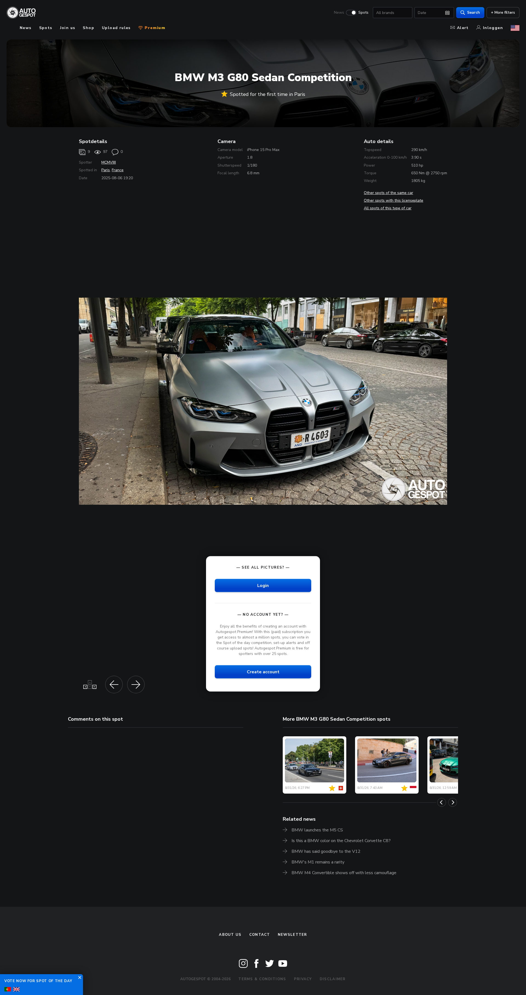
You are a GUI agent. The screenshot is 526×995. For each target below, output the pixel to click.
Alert (463, 27)
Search (473, 12)
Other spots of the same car (388, 192)
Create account (263, 672)
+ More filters (503, 12)
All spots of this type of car (387, 208)
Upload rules (116, 27)
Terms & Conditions (262, 979)
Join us (67, 27)
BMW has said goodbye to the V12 (326, 851)
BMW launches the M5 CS (317, 830)
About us (230, 934)
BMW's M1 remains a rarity (317, 862)
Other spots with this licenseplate (393, 200)
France (118, 170)
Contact (259, 934)
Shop (88, 27)
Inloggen (493, 27)
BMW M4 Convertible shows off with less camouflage (343, 873)
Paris (105, 170)
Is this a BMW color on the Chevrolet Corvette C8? (341, 841)
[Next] (452, 802)
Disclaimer (333, 979)
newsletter (292, 934)
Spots (363, 13)
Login (263, 585)
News (339, 13)
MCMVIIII (108, 162)
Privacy (303, 979)
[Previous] (441, 802)
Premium (154, 27)
